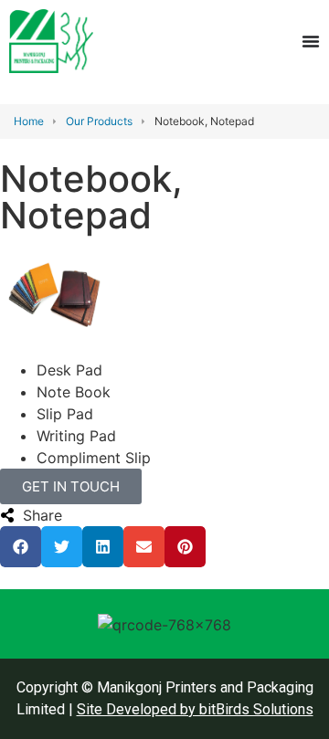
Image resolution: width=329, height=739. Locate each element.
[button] (20, 546)
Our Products (99, 121)
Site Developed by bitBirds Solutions (195, 709)
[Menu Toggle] (311, 41)
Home (29, 121)
